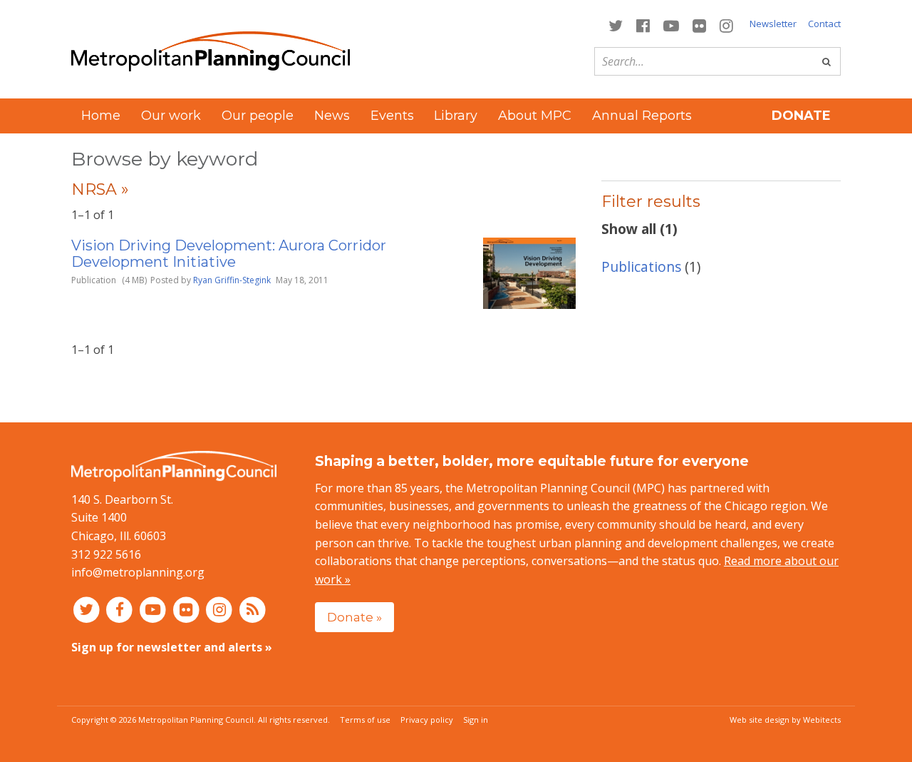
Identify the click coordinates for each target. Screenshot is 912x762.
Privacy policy (426, 719)
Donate (801, 115)
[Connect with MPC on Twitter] (615, 25)
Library (455, 115)
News (332, 115)
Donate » (354, 616)
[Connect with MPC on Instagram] (726, 25)
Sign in (475, 719)
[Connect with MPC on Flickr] (699, 25)
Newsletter (773, 23)
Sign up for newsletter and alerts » (171, 647)
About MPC (534, 115)
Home (100, 115)
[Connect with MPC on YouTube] (670, 25)
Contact (824, 23)
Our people (258, 115)
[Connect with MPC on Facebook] (642, 25)
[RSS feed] (252, 609)
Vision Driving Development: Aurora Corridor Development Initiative (228, 253)
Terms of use (365, 719)
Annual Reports (642, 115)
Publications (641, 266)
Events (392, 115)
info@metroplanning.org (137, 572)
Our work (171, 115)
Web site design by (785, 719)
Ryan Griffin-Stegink (232, 280)
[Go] (826, 61)
